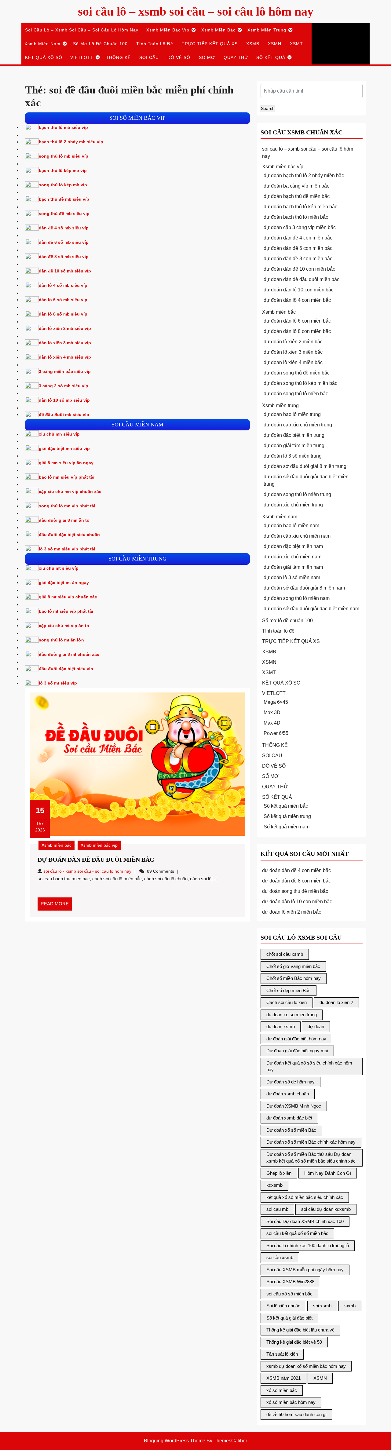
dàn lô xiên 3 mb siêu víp (65, 342)
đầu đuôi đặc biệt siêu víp (66, 668)
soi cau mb (277, 1209)
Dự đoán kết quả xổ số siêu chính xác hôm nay (309, 1066)
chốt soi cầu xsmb (284, 954)
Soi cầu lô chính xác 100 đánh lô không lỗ (307, 1245)
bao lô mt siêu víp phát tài (66, 611)
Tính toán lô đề (154, 43)
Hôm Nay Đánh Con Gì (327, 1173)
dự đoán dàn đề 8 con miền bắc (298, 258)
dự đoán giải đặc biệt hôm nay (296, 1038)
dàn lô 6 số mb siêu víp (63, 299)
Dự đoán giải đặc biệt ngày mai (297, 1050)
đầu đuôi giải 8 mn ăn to (64, 520)
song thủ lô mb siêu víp (63, 156)
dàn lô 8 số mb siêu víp (63, 314)
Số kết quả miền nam (286, 826)
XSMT (296, 43)
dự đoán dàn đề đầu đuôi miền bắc (96, 859)
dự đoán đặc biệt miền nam (293, 546)
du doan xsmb (280, 1026)
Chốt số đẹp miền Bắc (288, 990)
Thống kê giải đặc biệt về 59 (294, 1342)
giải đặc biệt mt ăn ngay (64, 582)
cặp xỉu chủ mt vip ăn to (64, 625)
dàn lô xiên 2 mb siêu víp (65, 328)
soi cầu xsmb (279, 1257)
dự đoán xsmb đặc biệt (289, 1117)
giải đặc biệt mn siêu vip (64, 448)
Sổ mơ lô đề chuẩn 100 (100, 43)
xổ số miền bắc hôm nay (291, 1402)
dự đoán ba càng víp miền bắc (296, 185)
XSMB (252, 43)
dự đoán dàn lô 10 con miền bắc (299, 289)
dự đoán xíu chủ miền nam (292, 556)
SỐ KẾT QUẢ (270, 57)
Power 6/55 (276, 733)
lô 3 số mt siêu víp (58, 683)
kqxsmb (274, 1185)
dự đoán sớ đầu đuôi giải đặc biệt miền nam (311, 608)
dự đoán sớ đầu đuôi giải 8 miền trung (305, 466)
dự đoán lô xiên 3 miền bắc (293, 352)
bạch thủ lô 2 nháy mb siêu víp (71, 141)
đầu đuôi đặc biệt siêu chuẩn (69, 534)
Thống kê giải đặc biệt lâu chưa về (300, 1329)
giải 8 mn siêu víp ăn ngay (66, 462)
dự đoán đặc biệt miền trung (294, 435)
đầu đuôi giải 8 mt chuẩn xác (69, 654)
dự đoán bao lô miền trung (292, 414)
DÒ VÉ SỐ (178, 57)
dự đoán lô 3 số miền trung (293, 455)
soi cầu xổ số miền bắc (289, 1293)
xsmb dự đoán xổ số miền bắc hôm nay (306, 1366)
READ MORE (56, 906)
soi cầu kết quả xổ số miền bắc (297, 1233)
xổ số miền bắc (281, 1390)
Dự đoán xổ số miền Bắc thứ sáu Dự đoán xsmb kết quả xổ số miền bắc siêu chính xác (311, 1158)
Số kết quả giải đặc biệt (289, 1317)
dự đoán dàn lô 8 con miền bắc (297, 331)
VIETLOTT (81, 57)
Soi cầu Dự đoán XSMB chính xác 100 (305, 1221)
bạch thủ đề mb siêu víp (64, 199)
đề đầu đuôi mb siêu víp (64, 414)
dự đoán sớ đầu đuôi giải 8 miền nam (304, 587)
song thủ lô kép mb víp (63, 184)
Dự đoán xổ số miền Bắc (291, 1130)
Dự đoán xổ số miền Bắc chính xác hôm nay (311, 1142)
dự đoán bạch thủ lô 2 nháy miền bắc (304, 175)
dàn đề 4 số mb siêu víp (64, 227)
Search (268, 108)
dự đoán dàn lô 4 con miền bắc (297, 300)
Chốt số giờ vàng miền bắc (293, 966)
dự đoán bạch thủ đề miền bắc (297, 196)
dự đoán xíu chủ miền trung (293, 504)
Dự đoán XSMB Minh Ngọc (293, 1106)
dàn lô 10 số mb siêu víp (64, 400)
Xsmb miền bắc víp (167, 29)
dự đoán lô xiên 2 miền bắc (293, 341)
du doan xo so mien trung (291, 1014)
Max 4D (272, 722)
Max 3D (272, 712)
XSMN (274, 43)
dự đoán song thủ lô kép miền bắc (300, 383)
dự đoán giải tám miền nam (293, 567)
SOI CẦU (149, 57)
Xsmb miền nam (42, 43)
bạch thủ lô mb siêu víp (63, 127)
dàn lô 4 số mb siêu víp (63, 285)
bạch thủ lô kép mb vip (63, 170)
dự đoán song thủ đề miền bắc (297, 372)
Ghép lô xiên (278, 1173)
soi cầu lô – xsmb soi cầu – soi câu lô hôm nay (195, 11)
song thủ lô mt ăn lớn (61, 639)
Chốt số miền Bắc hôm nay (293, 978)
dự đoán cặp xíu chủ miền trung (298, 424)
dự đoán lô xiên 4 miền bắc (293, 362)
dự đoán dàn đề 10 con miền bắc (299, 269)
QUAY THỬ (236, 57)
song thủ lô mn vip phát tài (67, 505)
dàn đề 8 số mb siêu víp (64, 256)
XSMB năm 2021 (283, 1378)
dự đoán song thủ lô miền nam (297, 598)
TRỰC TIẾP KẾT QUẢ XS (210, 43)
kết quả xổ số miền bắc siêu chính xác (304, 1197)
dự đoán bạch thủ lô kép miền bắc (300, 206)
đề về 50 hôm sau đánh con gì (296, 1414)
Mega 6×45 (276, 702)
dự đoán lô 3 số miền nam (292, 577)
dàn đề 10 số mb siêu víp (65, 270)
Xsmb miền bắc (218, 29)
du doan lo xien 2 (336, 1002)
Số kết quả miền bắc (286, 806)
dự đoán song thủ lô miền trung (297, 494)
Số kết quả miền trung (287, 816)
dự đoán (316, 1026)
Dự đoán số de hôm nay (290, 1081)
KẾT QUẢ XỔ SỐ (43, 57)
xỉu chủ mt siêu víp (59, 568)
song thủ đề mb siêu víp (64, 213)
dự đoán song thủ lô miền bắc (296, 393)
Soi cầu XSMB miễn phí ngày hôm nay (305, 1269)
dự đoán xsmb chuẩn (287, 1093)
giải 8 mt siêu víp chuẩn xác (68, 596)
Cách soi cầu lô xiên (286, 1002)
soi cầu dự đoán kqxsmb (326, 1209)
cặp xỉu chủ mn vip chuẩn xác (70, 491)
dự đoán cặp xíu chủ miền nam (297, 536)
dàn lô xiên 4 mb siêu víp (65, 357)
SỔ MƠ (207, 57)
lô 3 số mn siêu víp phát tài (67, 548)
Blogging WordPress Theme (174, 1440)
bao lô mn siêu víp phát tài (66, 477)
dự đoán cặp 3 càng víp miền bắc (300, 227)
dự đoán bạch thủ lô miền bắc (296, 217)
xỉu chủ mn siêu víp (59, 434)
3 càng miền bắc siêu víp (65, 371)
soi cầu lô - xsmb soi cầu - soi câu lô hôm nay (87, 871)
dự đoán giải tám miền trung (294, 445)
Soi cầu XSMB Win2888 (290, 1281)
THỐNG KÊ (118, 57)
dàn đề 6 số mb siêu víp (64, 242)
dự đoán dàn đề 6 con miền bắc (298, 248)
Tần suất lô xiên (282, 1354)
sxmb (350, 1305)
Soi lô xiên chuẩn (283, 1305)
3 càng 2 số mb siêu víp (63, 385)
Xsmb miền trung (266, 29)
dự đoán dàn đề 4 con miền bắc (298, 237)
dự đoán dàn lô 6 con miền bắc (297, 320)
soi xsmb (322, 1305)
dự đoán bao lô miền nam (291, 525)
